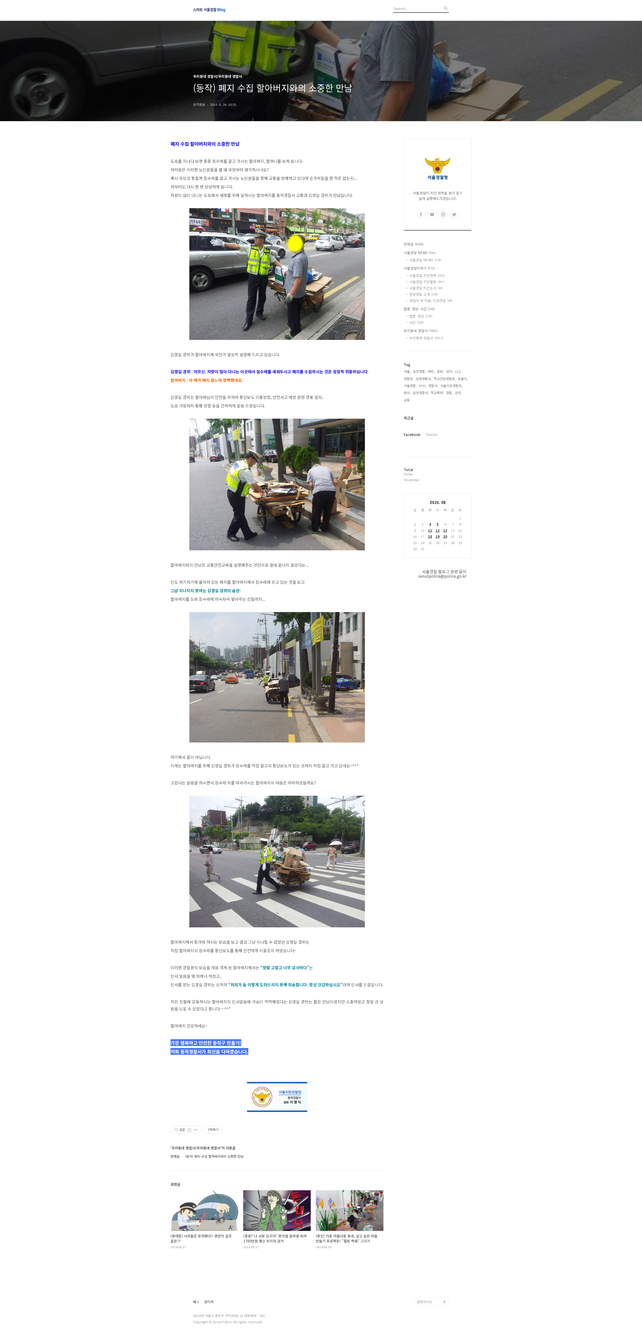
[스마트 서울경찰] (220, 10)
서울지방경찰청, (451, 385)
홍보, (440, 371)
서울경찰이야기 (419, 268)
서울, (407, 371)
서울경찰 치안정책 (427, 275)
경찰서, (433, 385)
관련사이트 (424, 1301)
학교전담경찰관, (445, 378)
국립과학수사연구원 (430, 1269)
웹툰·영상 (420, 316)
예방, (431, 371)
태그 (196, 1302)
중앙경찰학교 (426, 1261)
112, (458, 371)
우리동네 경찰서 (421, 330)
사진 (416, 322)
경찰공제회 (424, 1285)
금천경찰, (419, 371)
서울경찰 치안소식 (426, 287)
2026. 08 (438, 502)
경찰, (449, 392)
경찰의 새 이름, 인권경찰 (430, 300)
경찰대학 (423, 1245)
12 (438, 530)
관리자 (208, 1302)
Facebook (412, 434)
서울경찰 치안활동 (427, 281)
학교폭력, (437, 392)
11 (430, 530)
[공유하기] (189, 1130)
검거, (449, 371)
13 (445, 530)
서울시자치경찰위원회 (432, 1237)
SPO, (422, 385)
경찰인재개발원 (427, 1253)
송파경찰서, (424, 378)
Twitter (431, 434)
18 (430, 536)
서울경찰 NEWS (420, 252)
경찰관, (409, 378)
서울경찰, (410, 385)
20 (445, 536)
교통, (407, 400)
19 (438, 536)
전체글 (414, 244)
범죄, (407, 392)
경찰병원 (423, 1277)
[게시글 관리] (196, 1130)
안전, (458, 392)
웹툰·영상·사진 (419, 308)
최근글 (409, 417)
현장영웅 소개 (423, 294)
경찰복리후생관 (427, 1293)
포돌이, (463, 378)
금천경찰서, (421, 392)
